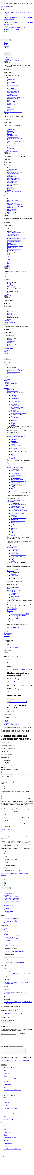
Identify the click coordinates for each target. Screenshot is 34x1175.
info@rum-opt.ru (19, 946)
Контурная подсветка (13, 91)
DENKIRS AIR (11, 210)
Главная (6, 43)
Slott (8, 107)
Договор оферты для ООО (11, 935)
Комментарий (4, 1046)
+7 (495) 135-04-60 (20, 12)
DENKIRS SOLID (12, 207)
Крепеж (9, 339)
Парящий (10, 81)
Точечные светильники (13, 235)
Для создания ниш (12, 85)
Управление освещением (14, 249)
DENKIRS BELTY (12, 209)
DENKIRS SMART (12, 200)
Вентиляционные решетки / (12, 724)
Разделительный (12, 176)
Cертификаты (8, 633)
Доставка (6, 376)
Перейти (16, 435)
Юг (5, 12)
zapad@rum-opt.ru (19, 962)
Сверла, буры (11, 341)
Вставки (6, 320)
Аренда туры (11, 373)
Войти (9, 641)
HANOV (9, 319)
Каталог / (7, 721)
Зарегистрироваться (6, 6)
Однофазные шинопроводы (15, 204)
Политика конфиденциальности (13, 1013)
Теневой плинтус (12, 169)
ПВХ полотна (8, 57)
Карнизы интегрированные (15, 138)
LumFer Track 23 (11, 212)
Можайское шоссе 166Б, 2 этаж (17, 27)
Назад (6, 62)
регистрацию (28, 3)
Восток (6, 22)
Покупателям (8, 54)
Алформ (9, 103)
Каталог (6, 44)
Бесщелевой (10, 88)
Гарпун (9, 342)
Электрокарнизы (12, 89)
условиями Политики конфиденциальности (11, 1059)
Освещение (7, 213)
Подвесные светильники (14, 241)
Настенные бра (11, 244)
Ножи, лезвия (11, 314)
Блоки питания (11, 247)
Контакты (6, 385)
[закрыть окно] (1, 50)
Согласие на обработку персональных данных (17, 1014)
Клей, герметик (11, 344)
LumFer (9, 110)
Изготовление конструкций (15, 370)
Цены (5, 377)
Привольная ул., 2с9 (14, 22)
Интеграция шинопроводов (15, 179)
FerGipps (9, 185)
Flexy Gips (10, 187)
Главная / (7, 720)
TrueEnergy (10, 256)
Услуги (6, 351)
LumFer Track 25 (11, 201)
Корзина (6, 46)
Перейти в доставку (6, 829)
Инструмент (7, 295)
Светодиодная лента (13, 234)
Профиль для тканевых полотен (13, 112)
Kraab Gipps (10, 188)
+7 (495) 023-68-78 (9, 962)
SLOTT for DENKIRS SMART (15, 206)
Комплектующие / (9, 723)
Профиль (6, 47)
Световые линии (12, 92)
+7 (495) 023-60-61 (28, 17)
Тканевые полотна (9, 59)
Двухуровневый (11, 82)
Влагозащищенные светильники (16, 238)
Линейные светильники (14, 240)
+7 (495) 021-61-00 (26, 22)
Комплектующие (12, 95)
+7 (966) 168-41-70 (9, 19)
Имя (2, 1033)
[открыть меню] (11, 40)
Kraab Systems (11, 101)
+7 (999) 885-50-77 (15, 29)
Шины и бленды (8, 348)
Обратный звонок (5, 40)
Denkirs (9, 147)
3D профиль (10, 94)
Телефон (22, 1033)
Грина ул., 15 (10, 12)
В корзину (3, 767)
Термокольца (11, 285)
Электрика (7, 350)
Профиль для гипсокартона (11, 151)
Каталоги (10, 345)
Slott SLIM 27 (11, 104)
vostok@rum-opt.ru (20, 957)
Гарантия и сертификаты (11, 383)
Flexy (8, 100)
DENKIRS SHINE (12, 203)
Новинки (6, 382)
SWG (8, 254)
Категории (7, 53)
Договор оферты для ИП (11, 938)
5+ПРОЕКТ (10, 109)
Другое (9, 316)
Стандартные (11, 129)
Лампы (9, 243)
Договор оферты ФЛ (10, 937)
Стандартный (11, 79)
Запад (6, 27)
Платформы (10, 284)
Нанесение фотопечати (13, 372)
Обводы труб (11, 286)
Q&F (8, 253)
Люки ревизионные (12, 289)
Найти (6, 652)
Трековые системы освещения (15, 97)
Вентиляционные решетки (14, 288)
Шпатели (9, 313)
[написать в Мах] (4, 37)
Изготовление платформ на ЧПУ (16, 369)
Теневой (9, 86)
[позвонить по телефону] (4, 34)
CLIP (8, 262)
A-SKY (9, 260)
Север (6, 17)
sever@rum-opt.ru (19, 951)
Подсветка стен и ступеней (15, 246)
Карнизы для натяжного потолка (16, 84)
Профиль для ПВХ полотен (11, 60)
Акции (6, 380)
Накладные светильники (14, 237)
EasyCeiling (7, 379)
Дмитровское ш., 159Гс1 (15, 17)
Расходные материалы (10, 322)
